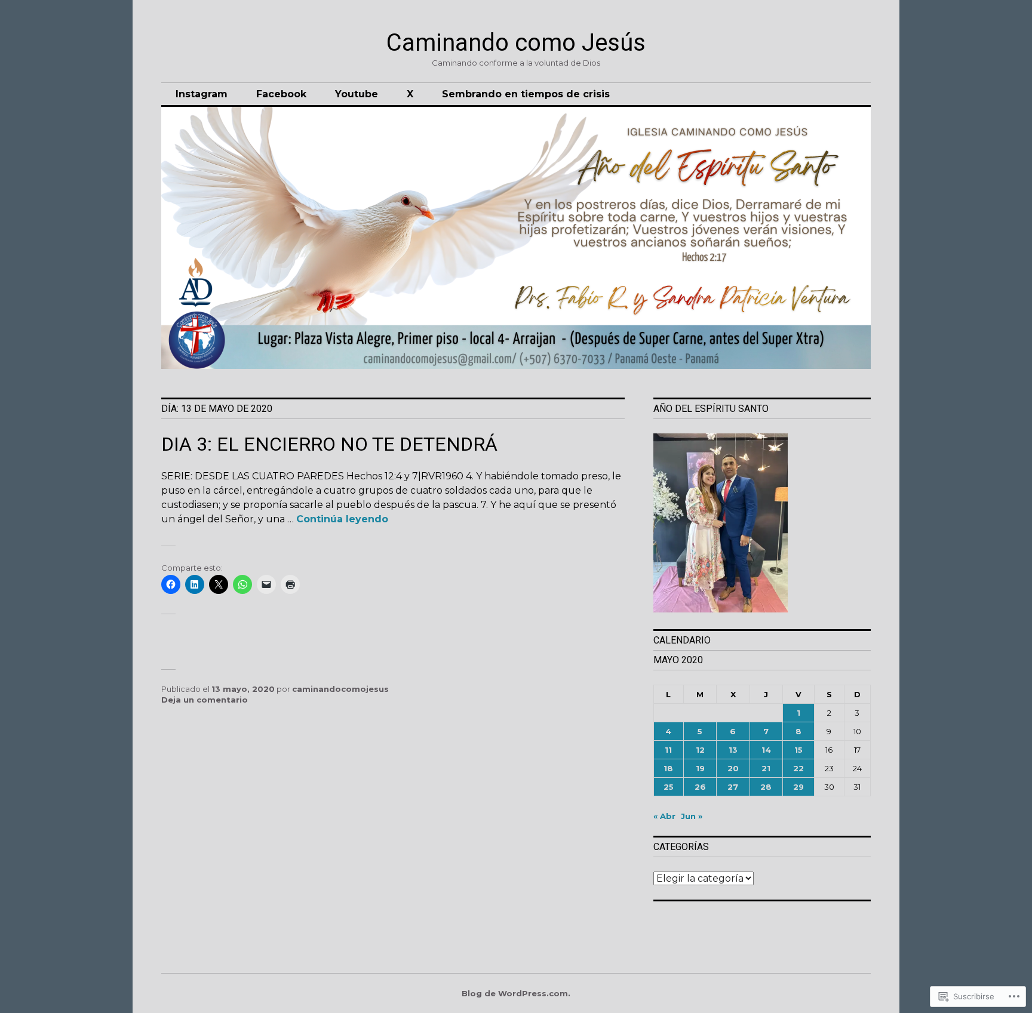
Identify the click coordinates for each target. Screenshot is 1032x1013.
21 (765, 768)
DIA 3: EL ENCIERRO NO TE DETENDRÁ (329, 444)
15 (798, 750)
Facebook (281, 94)
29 (798, 787)
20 (733, 768)
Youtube (356, 94)
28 (766, 787)
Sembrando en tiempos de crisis (526, 94)
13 (733, 750)
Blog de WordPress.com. (516, 993)
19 (700, 768)
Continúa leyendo (342, 519)
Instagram (202, 94)
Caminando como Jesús (516, 43)
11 (668, 750)
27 (732, 787)
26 (700, 787)
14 (766, 750)
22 (798, 768)
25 (669, 787)
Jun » (691, 816)
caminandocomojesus (340, 689)
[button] (762, 524)
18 (668, 768)
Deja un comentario (204, 699)
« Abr (664, 816)
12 (700, 750)
